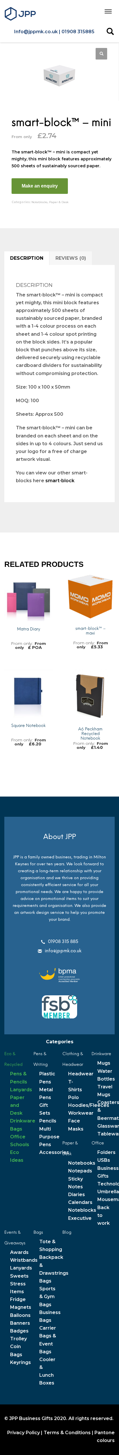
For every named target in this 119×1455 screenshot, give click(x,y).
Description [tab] (26, 258)
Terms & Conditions (67, 1432)
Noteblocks (39, 202)
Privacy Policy (23, 1432)
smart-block (60, 480)
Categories (59, 1041)
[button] (101, 54)
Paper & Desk (58, 202)
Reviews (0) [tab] (70, 258)
